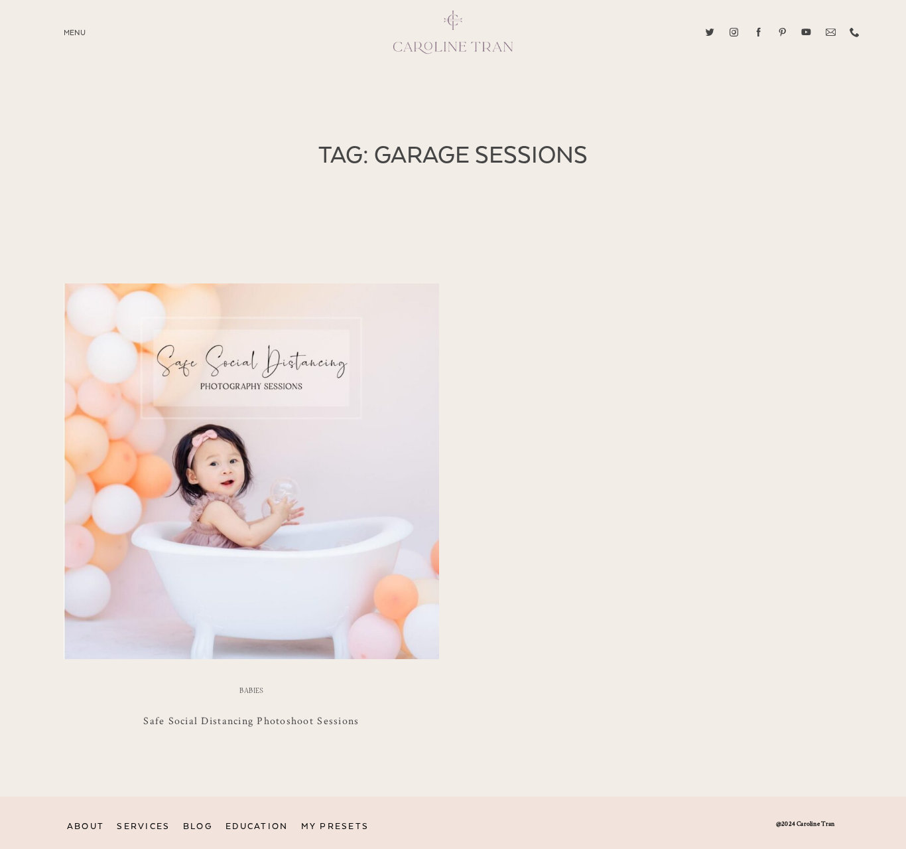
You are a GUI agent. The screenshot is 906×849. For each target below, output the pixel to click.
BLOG (198, 826)
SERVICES (143, 826)
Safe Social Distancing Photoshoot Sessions (251, 721)
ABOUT (85, 826)
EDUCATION (257, 826)
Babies (251, 691)
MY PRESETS (335, 826)
